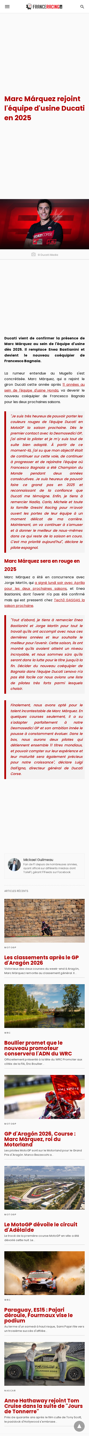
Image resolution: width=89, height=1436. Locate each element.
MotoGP (10, 947)
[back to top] (79, 1426)
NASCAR (10, 1390)
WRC (7, 1032)
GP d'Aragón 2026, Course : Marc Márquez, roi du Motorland (40, 1139)
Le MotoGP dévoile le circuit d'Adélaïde (40, 1227)
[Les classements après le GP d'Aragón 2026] (44, 921)
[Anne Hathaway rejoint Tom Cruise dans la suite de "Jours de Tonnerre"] (44, 1364)
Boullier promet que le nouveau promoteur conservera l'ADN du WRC (38, 1048)
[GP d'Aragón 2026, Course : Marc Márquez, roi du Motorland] (44, 1097)
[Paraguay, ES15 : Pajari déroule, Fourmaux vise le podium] (44, 1273)
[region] (44, 50)
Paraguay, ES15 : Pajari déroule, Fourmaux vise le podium (38, 1315)
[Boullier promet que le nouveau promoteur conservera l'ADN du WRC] (44, 1006)
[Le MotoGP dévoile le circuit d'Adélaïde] (44, 1188)
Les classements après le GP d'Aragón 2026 (41, 960)
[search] (82, 6)
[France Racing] (44, 7)
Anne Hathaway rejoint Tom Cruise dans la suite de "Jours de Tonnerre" (43, 1406)
